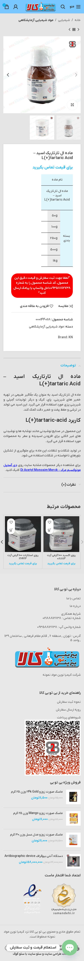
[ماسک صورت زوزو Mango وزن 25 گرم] (73, 818)
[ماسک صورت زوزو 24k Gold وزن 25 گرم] (73, 797)
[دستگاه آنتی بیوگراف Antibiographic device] (73, 861)
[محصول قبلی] (78, 29)
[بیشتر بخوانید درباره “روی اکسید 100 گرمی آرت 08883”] (50, 530)
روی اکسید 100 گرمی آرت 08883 (61, 557)
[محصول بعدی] (69, 29)
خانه (78, 20)
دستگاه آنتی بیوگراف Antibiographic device (33, 856)
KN (71, 337)
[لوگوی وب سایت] (40, 6)
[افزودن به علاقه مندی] (50, 522)
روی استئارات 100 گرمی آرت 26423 (23, 557)
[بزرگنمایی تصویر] (72, 105)
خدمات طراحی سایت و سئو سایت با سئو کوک (42, 954)
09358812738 (61, 288)
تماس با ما (73, 598)
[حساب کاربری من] (15, 6)
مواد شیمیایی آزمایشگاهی (35, 20)
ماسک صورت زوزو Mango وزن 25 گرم (38, 813)
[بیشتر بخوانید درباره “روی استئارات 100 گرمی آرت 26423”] (11, 530)
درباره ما (75, 606)
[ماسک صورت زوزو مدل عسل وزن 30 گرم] (73, 840)
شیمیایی (64, 20)
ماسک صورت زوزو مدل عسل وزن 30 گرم (36, 835)
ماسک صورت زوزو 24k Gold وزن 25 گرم (37, 792)
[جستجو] (62, 6)
